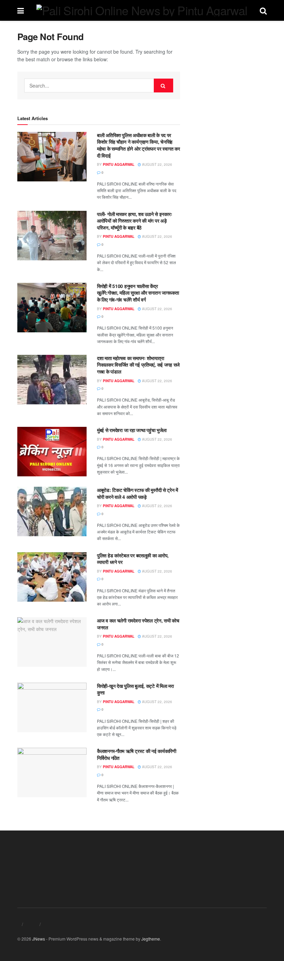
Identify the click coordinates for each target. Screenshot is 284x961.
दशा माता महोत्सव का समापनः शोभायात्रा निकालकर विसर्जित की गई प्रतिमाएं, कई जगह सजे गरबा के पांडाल (138, 364)
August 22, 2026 (156, 164)
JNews (38, 939)
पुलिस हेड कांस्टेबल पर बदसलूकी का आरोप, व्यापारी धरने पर (133, 559)
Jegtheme (150, 939)
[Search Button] (163, 85)
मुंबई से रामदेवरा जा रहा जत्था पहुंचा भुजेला (132, 429)
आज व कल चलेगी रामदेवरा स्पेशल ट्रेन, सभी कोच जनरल (138, 624)
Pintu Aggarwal (118, 164)
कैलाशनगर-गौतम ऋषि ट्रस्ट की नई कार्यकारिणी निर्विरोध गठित (136, 754)
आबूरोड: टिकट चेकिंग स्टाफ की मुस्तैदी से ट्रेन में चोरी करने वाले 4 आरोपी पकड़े (137, 493)
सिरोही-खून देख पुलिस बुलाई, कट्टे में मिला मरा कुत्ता (135, 689)
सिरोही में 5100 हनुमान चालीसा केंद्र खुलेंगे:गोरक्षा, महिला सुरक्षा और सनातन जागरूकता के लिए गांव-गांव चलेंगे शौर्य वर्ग (138, 292)
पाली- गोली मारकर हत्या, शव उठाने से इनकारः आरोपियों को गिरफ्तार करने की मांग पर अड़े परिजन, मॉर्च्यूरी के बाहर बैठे (134, 220)
